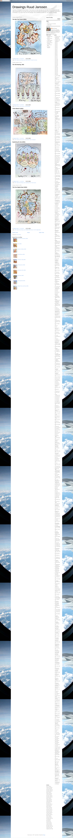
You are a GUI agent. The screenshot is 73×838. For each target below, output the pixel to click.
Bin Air (56, 143)
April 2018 (47, 821)
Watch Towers (57, 756)
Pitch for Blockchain (56, 489)
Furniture (56, 308)
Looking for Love (57, 387)
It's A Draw (56, 350)
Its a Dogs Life (57, 351)
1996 (55, 47)
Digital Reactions (57, 238)
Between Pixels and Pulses (57, 142)
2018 (55, 65)
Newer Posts (15, 232)
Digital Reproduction (57, 241)
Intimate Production (56, 349)
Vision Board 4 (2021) (17, 108)
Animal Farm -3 (57, 109)
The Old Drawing (27, 106)
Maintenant (56, 406)
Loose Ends (57, 396)
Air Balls (56, 98)
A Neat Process (57, 91)
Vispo (56, 745)
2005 (55, 54)
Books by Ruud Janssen (49, 39)
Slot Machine (57, 515)
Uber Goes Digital (56, 723)
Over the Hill (57, 476)
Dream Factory (57, 265)
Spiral (56, 531)
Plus (55, 490)
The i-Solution (57, 599)
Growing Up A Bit (57, 317)
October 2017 (48, 827)
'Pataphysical (57, 36)
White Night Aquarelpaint (57, 771)
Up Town (56, 732)
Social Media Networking (57, 523)
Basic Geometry (57, 134)
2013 (55, 59)
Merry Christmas (57, 422)
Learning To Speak (57, 373)
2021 (15, 139)
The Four (56, 596)
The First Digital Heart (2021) (19, 187)
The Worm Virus (57, 676)
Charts (56, 181)
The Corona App (57, 578)
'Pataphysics (57, 39)
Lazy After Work (57, 366)
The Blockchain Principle (57, 567)
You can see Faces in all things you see (57, 775)
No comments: (22, 58)
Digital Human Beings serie (21, 182)
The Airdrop (57, 545)
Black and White (57, 151)
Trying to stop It (57, 713)
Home (28, 232)
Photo (56, 487)
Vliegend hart (57, 748)
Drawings (27, 229)
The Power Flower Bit (56, 626)
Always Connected (56, 102)
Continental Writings (56, 204)
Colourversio (57, 190)
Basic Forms (57, 133)
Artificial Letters (57, 119)
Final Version (57, 286)
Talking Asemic (57, 540)
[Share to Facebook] (29, 58)
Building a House (57, 165)
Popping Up (57, 492)
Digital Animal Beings (57, 219)
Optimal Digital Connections (57, 472)
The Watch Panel (56, 670)
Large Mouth (57, 363)
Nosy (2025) (19, 243)
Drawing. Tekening (56, 262)
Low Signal (56, 401)
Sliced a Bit (57, 514)
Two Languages (57, 717)
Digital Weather (57, 248)
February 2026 (48, 787)
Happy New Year (57, 321)
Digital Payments (56, 235)
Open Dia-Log (57, 467)
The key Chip (57, 609)
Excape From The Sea (57, 276)
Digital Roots (57, 242)
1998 (55, 49)
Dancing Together (56, 213)
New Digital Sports (56, 446)
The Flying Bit (57, 594)
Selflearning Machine (57, 505)
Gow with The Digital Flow (57, 311)
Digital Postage (57, 236)
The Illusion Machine (57, 602)
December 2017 (48, 825)
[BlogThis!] (27, 58)
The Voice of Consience (57, 668)
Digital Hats (57, 223)
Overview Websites (48, 47)
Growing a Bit (57, 316)
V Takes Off (57, 733)
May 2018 (47, 820)
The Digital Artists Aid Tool (57, 581)
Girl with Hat (57, 309)
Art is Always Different (57, 116)
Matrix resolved (57, 419)
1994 (55, 46)
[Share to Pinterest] (30, 58)
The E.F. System (56, 586)
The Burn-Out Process (57, 571)
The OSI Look (57, 623)
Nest (55, 434)
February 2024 (48, 799)
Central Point (57, 175)
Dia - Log (56, 215)
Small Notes (57, 518)
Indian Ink (56, 341)
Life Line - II (57, 378)
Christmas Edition (56, 186)
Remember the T (57, 499)
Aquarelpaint (57, 111)
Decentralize (57, 214)
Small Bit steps (57, 516)
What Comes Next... (57, 762)
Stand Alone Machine (57, 533)
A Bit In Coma (57, 79)
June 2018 (48, 819)
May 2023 (47, 802)
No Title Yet (57, 456)
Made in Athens (57, 403)
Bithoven (56, 150)
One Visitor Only (57, 464)
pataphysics (57, 483)
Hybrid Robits (57, 336)
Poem (56, 491)
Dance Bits (56, 211)
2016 (55, 62)
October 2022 (48, 805)
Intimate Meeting (57, 346)
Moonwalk (56, 428)
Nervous (56, 433)
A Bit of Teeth (57, 81)
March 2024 (48, 798)
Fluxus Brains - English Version (57, 297)
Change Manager (57, 176)
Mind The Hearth (57, 424)
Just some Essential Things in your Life (57, 354)
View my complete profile (50, 34)
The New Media (57, 613)
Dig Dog (56, 216)
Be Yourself (57, 136)
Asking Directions (56, 130)
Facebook (56, 283)
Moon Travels (57, 427)
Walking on (56, 749)
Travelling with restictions (57, 705)
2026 (55, 74)
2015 (55, 61)
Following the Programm (57, 302)
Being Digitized (57, 139)
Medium (56, 421)
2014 (55, 60)
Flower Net (56, 292)
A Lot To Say (57, 90)
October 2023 (48, 801)
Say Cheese (57, 503)
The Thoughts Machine (57, 652)
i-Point (56, 338)
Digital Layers (57, 227)
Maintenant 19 (57, 407)
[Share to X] (28, 58)
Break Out (56, 161)
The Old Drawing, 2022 (18, 64)
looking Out (57, 391)
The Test (56, 646)
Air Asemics (57, 97)
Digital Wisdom (57, 250)
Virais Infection (57, 734)
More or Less (57, 429)
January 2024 (48, 800)
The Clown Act (57, 576)
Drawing (56, 258)
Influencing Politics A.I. (57, 343)
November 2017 (48, 826)
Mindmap (18, 139)
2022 (15, 106)
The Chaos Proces (56, 574)
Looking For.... (57, 389)
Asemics (18, 106)
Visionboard (33, 139)
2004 (55, 53)
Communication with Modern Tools (57, 195)
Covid (56, 206)
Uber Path (56, 724)
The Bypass (57, 572)
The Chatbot (57, 575)
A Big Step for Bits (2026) (22, 270)
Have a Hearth (57, 323)
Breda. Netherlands (57, 164)
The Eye (56, 587)
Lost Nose (56, 398)
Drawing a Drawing (56, 260)
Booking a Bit (57, 157)
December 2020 (48, 812)
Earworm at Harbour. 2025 (57, 268)
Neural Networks (57, 437)
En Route (56, 272)
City (55, 187)
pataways (56, 486)
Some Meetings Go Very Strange (57, 527)
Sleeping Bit (57, 513)
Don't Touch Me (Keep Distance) (57, 256)
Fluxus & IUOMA (56, 295)
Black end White (57, 153)
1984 (55, 42)
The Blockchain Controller (57, 565)
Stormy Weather (57, 536)
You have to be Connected (57, 782)
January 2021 (48, 811)
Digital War (56, 247)
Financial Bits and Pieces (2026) (23, 238)
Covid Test (56, 207)
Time (56, 692)
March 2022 (48, 806)
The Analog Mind (57, 546)
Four (55, 307)
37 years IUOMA (57, 75)
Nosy (56, 457)
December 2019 (48, 814)
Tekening (56, 542)
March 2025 (48, 792)
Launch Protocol (57, 364)
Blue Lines (56, 156)
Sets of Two (57, 506)
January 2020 (48, 813)
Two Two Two (57, 721)
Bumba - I (56, 170)
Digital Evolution (57, 221)
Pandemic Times (57, 477)
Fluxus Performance (57, 300)
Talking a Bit (57, 539)
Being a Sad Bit (57, 137)
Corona (56, 205)
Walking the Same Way (57, 751)
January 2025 (48, 794)
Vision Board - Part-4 (28, 139)
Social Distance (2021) (21, 254)
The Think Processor (56, 650)
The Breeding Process (57, 569)
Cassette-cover (57, 173)
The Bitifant (57, 557)
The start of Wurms (57, 640)
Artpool (56, 121)
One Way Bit (57, 466)
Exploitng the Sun (28, 182)
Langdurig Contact (56, 360)
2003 (55, 52)
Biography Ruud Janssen (49, 37)
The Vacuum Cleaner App (57, 662)
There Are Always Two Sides (57, 679)
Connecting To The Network (57, 200)
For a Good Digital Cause (57, 304)
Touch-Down (57, 699)
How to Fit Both (57, 333)
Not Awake (56, 458)
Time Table (56, 693)
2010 (55, 55)
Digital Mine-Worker (57, 231)
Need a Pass (57, 432)
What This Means (56, 764)
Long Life (56, 382)
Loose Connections (57, 395)
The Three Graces (56, 654)
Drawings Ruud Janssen (29, 7)
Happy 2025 (57, 320)
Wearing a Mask (57, 759)
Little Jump (56, 379)
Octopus (56, 459)
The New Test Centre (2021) (19, 19)
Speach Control (57, 529)
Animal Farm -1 (57, 105)
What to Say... (57, 765)
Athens (56, 132)
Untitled (56, 729)
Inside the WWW (57, 344)
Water (56, 758)
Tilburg (56, 691)
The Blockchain (57, 562)
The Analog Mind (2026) (21, 280)
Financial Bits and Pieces (57, 288)
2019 (55, 66)
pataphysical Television (57, 482)
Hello (56, 325)
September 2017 (48, 828)
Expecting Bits (57, 277)
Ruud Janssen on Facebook (51, 23)
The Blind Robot (57, 558)
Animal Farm (57, 104)
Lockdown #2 (57, 380)
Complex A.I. (57, 196)
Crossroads (57, 208)
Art (55, 114)
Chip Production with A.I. (57, 183)
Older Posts (41, 232)
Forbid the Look (57, 305)
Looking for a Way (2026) (21, 259)
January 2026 (48, 788)
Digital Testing (57, 243)
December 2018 (48, 818)
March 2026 (48, 786)
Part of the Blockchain (56, 480)
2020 (55, 67)
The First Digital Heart (37, 229)
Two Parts (56, 719)
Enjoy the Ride (57, 273)
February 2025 (48, 793)
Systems (56, 538)
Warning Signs (57, 754)
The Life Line (57, 610)
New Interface (57, 447)
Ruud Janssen (22, 106)
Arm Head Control (56, 113)
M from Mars (57, 402)
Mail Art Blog (49, 41)
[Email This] (26, 58)
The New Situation (56, 616)
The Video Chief (57, 666)
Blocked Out (57, 155)
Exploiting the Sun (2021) (18, 142)
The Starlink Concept (57, 638)
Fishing (56, 289)
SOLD (56, 525)
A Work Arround (57, 95)
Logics (56, 381)
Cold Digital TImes (57, 189)
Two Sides (56, 720)
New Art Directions (56, 442)
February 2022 (48, 807)
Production (56, 495)
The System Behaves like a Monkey (57, 645)
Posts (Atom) (19, 234)
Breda (56, 162)
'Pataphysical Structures (57, 38)
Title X (56, 694)
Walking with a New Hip (57, 753)
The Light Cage (57, 611)
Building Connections (57, 168)
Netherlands (57, 435)
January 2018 (48, 824)
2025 (55, 73)
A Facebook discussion (57, 87)
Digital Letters (57, 228)
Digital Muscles (57, 232)
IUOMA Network (49, 40)
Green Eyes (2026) (21, 275)
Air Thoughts (57, 99)
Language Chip (57, 361)
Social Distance (57, 521)
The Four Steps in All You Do (57, 598)
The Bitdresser (57, 555)
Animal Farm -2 (57, 107)
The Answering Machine (57, 549)
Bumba (56, 169)
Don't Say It (57, 254)
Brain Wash (57, 160)
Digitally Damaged (56, 253)
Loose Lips (56, 397)
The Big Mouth (57, 553)
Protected (56, 496)
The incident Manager (57, 604)
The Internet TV (57, 607)
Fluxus (56, 293)
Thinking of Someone (56, 683)
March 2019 (48, 815)
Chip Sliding (57, 184)
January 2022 (48, 808)
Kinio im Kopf (57, 358)
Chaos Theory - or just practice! (57, 179)
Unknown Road (57, 725)
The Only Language (56, 622)
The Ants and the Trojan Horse (57, 551)
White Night (57, 769)
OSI (55, 473)
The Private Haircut (57, 628)
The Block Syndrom (56, 561)
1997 (55, 48)
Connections (57, 202)
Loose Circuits (57, 392)
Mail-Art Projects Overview (49, 43)
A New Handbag (57, 93)
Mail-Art (56, 405)
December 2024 (48, 795)
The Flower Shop (57, 592)
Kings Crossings (57, 356)
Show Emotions (57, 509)
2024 (55, 72)
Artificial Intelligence (57, 118)
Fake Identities (57, 284)
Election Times (57, 270)
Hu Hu (56, 335)
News (56, 449)
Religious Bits (57, 497)
